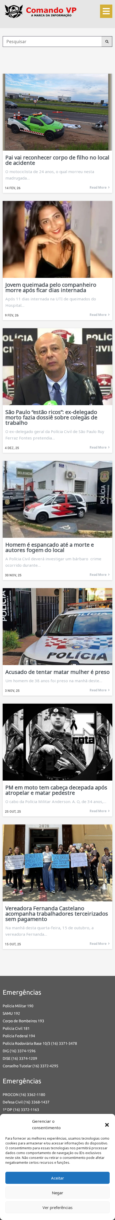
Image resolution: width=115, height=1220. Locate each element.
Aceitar (57, 1178)
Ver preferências (57, 1207)
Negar (57, 1192)
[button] (107, 1124)
